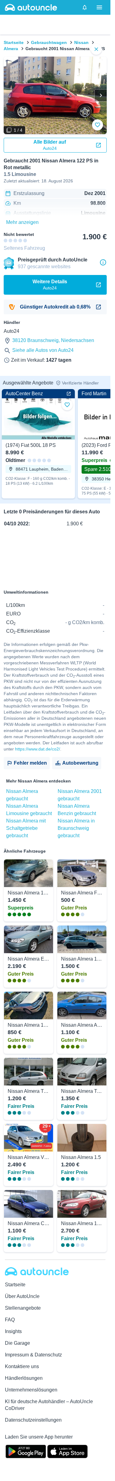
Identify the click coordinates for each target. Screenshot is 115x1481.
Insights (13, 1331)
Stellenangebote (23, 1308)
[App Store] (67, 1451)
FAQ (10, 1319)
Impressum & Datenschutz (33, 1354)
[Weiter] (100, 95)
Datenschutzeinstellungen (33, 1420)
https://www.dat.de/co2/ (37, 748)
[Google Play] (26, 1451)
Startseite (14, 42)
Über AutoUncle (22, 1296)
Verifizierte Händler (80, 382)
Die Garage (17, 1343)
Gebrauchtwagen (49, 42)
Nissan (81, 42)
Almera (11, 48)
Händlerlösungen (24, 1378)
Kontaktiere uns (22, 1366)
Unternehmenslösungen (31, 1389)
